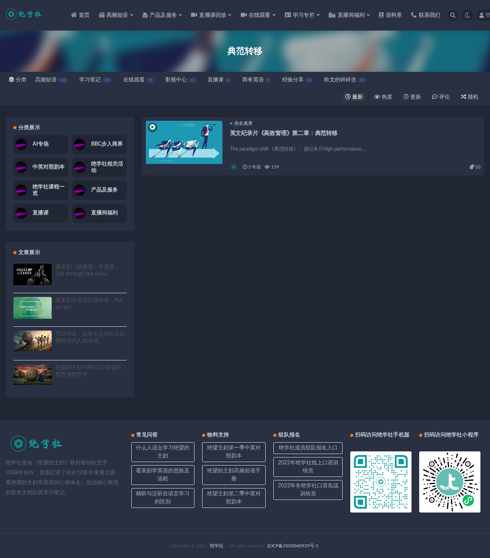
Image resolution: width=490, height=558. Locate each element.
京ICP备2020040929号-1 (292, 545)
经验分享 (296, 80)
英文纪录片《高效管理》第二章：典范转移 (284, 133)
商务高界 (243, 123)
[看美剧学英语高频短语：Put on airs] (32, 307)
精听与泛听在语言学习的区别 (162, 497)
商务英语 (255, 80)
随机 (472, 97)
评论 (444, 97)
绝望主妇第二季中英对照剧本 (234, 497)
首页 (84, 15)
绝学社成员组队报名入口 (308, 448)
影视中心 (179, 80)
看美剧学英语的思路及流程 (162, 475)
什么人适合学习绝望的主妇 (162, 452)
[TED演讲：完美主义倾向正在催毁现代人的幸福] (32, 341)
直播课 (218, 80)
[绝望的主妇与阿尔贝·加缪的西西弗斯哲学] (32, 374)
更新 (415, 97)
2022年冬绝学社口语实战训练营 (308, 489)
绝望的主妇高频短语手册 (234, 475)
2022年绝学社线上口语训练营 (308, 467)
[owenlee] (234, 167)
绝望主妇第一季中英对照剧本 (234, 452)
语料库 (394, 15)
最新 (357, 97)
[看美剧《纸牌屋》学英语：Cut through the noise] (32, 274)
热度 (386, 97)
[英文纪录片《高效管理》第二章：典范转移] (184, 142)
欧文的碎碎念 (344, 80)
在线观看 (137, 80)
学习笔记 (94, 80)
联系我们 (429, 15)
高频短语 (50, 80)
